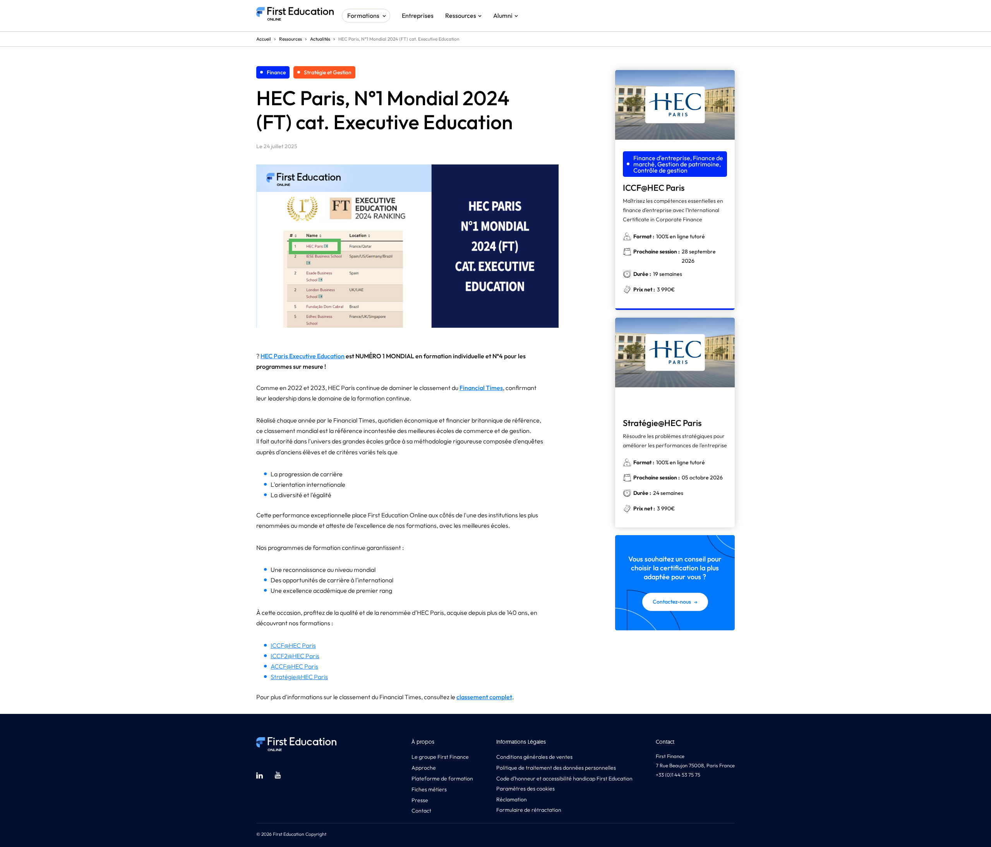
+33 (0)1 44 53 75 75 (678, 775)
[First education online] (295, 15)
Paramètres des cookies (525, 788)
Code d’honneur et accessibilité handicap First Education (564, 778)
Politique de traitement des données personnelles (556, 767)
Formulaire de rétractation (528, 809)
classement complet (484, 697)
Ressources (460, 15)
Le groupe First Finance (440, 756)
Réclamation (511, 799)
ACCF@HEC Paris (294, 666)
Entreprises (418, 15)
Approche (423, 767)
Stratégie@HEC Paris (299, 677)
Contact (421, 810)
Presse (419, 800)
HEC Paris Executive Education (303, 356)
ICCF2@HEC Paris (295, 656)
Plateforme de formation (442, 778)
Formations (363, 15)
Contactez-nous (672, 601)
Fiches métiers (429, 789)
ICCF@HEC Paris (293, 645)
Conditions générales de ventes (534, 756)
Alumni (503, 15)
